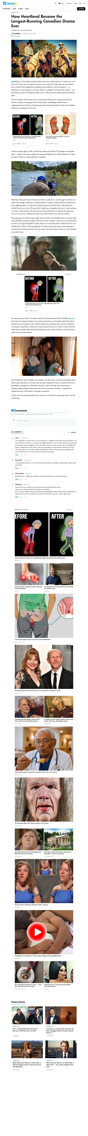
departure (72, 318)
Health (14, 8)
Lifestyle (27, 8)
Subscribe (81, 8)
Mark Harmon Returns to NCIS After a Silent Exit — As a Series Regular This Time (60, 1065)
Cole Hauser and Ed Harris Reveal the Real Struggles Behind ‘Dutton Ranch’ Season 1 (60, 1031)
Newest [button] (73, 432)
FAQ (80, 3)
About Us (69, 3)
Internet (20, 8)
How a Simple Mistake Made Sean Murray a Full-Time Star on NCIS (25, 1030)
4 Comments (17, 36)
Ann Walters (16, 33)
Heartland (14, 81)
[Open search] (55, 3)
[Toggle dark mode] (84, 3)
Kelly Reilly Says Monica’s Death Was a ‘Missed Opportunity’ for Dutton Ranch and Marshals (27, 1065)
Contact (75, 3)
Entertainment (6, 8)
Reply (16, 455)
